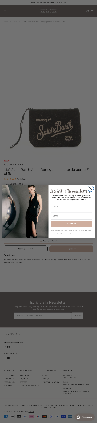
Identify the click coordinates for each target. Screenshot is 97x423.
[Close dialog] (91, 189)
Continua (71, 224)
